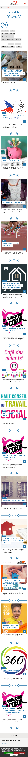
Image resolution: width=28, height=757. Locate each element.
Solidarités (18, 39)
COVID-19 (12, 30)
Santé (11, 46)
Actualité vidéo (5, 30)
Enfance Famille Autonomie (7, 36)
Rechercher (25, 3)
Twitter (15, 16)
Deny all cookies (20, 753)
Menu (2, 3)
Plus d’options (14, 755)
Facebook (12, 16)
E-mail (8, 16)
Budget (10, 43)
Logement (4, 46)
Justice (17, 43)
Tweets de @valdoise (6, 743)
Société (18, 46)
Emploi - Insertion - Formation (8, 33)
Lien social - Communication (8, 39)
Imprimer (19, 16)
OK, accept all (9, 753)
